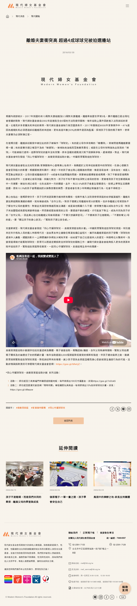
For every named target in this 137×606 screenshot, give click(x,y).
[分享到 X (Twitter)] (118, 409)
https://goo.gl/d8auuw (21, 389)
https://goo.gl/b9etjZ (68, 364)
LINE (95, 597)
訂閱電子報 (89, 532)
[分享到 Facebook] (112, 409)
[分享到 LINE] (123, 409)
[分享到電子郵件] (129, 409)
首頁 (7, 16)
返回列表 (68, 420)
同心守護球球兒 (57, 408)
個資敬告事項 (107, 532)
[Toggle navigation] (127, 5)
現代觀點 (35, 16)
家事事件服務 (39, 408)
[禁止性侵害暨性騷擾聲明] (27, 579)
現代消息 (20, 16)
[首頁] (27, 5)
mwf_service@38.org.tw (90, 569)
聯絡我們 (73, 532)
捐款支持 (125, 589)
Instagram (101, 597)
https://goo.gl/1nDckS (104, 381)
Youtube (112, 597)
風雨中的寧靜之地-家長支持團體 (112, 497)
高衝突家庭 (23, 408)
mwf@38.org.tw (87, 563)
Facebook (106, 597)
